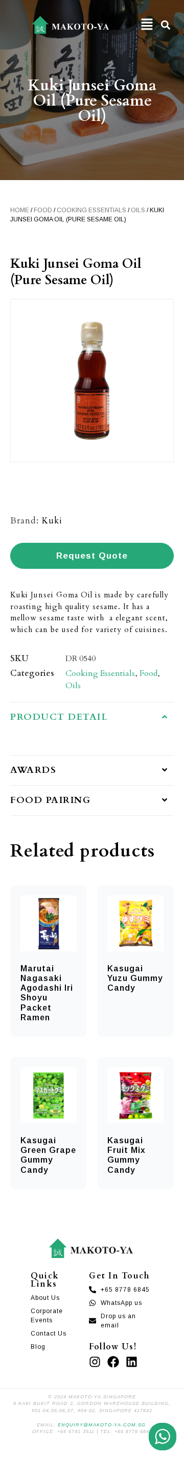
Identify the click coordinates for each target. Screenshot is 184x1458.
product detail (59, 717)
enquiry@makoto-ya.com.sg (102, 1424)
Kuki (52, 520)
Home (19, 210)
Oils (138, 210)
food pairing (50, 800)
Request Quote (92, 556)
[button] (147, 25)
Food (43, 210)
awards (33, 770)
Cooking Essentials (91, 210)
